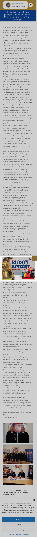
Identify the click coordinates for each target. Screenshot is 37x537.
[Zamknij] (34, 258)
